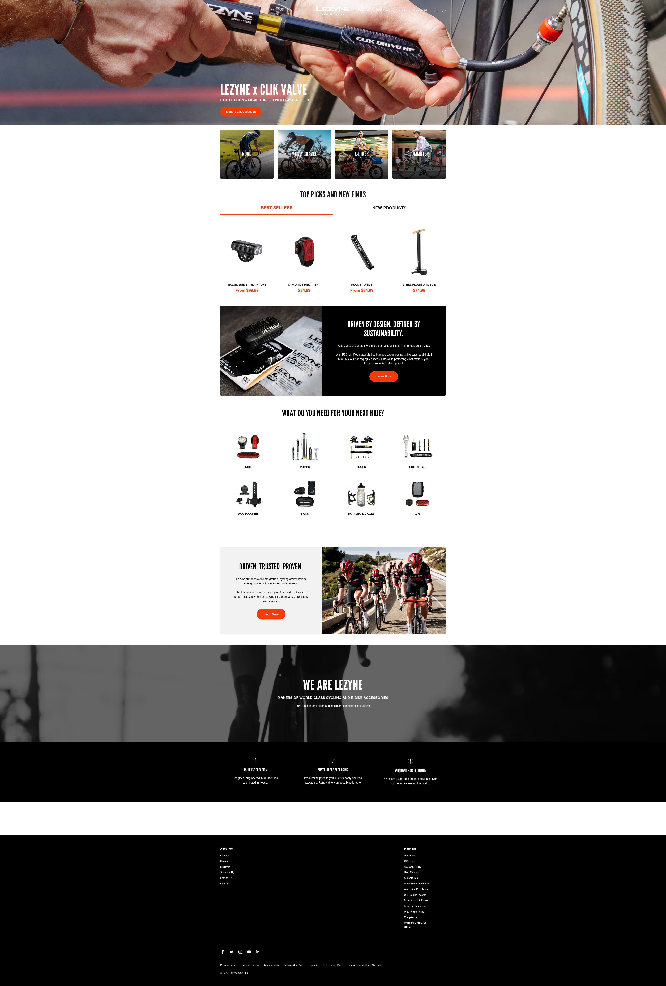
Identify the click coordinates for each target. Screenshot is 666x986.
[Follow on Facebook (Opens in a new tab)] (222, 952)
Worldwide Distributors (416, 883)
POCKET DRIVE (361, 284)
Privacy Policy (227, 964)
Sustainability (227, 872)
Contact (400, 10)
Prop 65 (314, 964)
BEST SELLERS (276, 207)
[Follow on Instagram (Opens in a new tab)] (240, 952)
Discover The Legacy (240, 111)
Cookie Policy (271, 964)
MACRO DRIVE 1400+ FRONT (247, 284)
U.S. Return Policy (414, 911)
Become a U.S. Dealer (416, 900)
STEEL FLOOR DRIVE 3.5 (419, 284)
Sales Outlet (419, 10)
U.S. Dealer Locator (415, 894)
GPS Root (382, 10)
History (224, 861)
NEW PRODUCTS (389, 207)
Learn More (383, 376)
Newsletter (410, 855)
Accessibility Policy (294, 964)
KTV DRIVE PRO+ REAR (304, 284)
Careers (224, 883)
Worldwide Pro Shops (416, 889)
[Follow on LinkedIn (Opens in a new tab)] (258, 952)
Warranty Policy (412, 866)
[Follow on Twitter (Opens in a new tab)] (231, 952)
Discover (363, 10)
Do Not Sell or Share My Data (365, 964)
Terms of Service (250, 964)
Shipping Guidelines (415, 906)
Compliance (410, 917)
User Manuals (411, 872)
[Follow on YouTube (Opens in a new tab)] (249, 952)
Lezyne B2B (226, 877)
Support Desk (411, 877)
